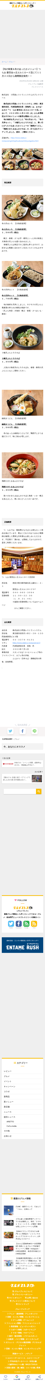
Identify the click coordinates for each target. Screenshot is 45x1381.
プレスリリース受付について (23, 1301)
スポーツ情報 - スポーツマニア (23, 1330)
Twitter (11, 928)
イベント (8, 1081)
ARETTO (10, 1122)
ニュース (8, 1112)
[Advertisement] (22, 34)
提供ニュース (9, 1117)
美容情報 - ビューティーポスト (23, 1326)
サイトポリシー (15, 1298)
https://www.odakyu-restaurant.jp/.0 (26, 643)
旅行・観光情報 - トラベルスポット (23, 1336)
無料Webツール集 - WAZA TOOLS (23, 1364)
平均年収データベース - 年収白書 (23, 1361)
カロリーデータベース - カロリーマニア (23, 1358)
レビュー (8, 1071)
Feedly (26, 928)
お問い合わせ (32, 1298)
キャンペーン (9, 1086)
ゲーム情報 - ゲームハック (23, 1320)
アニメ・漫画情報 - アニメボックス (23, 1314)
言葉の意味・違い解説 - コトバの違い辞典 (23, 1368)
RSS (34, 928)
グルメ (17, 739)
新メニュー (8, 1102)
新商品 (7, 1097)
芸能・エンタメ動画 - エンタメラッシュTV (23, 1349)
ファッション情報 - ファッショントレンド (23, 1323)
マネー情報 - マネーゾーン (23, 1333)
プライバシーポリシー (24, 1295)
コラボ (7, 1092)
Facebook (19, 928)
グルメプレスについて (24, 1291)
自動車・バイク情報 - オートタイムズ (23, 1339)
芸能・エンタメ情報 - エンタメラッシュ (23, 1317)
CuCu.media (11, 1126)
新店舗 (7, 1107)
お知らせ (8, 1136)
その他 (7, 1131)
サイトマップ (23, 1304)
